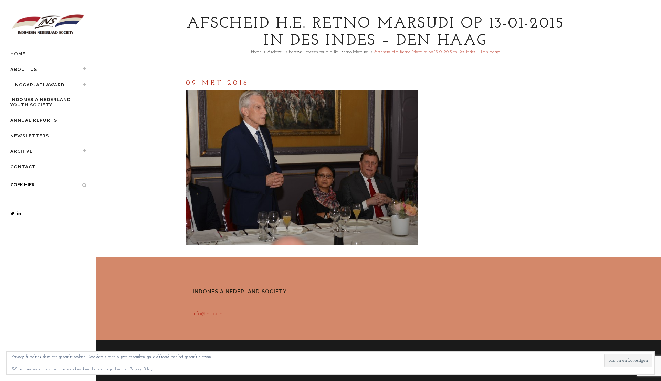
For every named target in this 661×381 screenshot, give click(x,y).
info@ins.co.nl (208, 313)
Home (256, 52)
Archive (274, 52)
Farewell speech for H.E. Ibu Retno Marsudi (328, 52)
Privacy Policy (141, 369)
